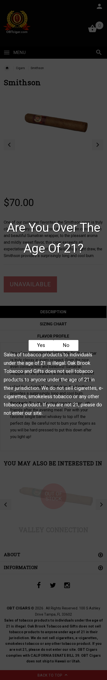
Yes (41, 345)
